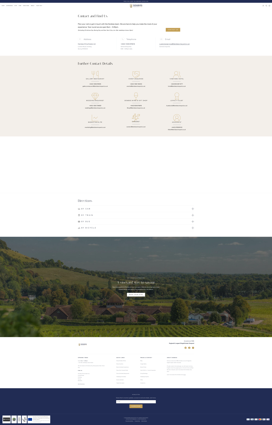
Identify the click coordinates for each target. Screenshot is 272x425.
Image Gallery (143, 364)
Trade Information (120, 383)
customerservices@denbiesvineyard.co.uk (174, 44)
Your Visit (39, 5)
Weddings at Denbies (121, 376)
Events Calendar (120, 379)
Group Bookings (143, 373)
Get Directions (81, 384)
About (32, 5)
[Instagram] (193, 348)
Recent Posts (143, 367)
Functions (26, 5)
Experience (9, 5)
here (185, 374)
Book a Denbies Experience (122, 367)
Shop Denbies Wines (121, 360)
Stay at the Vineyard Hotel (122, 370)
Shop (3, 5)
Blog (141, 360)
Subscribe (135, 406)
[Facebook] (189, 348)
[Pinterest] (186, 348)
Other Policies (144, 420)
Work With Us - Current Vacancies (148, 370)
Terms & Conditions (129, 420)
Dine (20, 5)
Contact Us (142, 383)
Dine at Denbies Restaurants (122, 373)
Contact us (173, 29)
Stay (15, 5)
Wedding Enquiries (144, 376)
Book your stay (136, 294)
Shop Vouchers (119, 364)
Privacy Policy (137, 420)
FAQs (141, 379)
